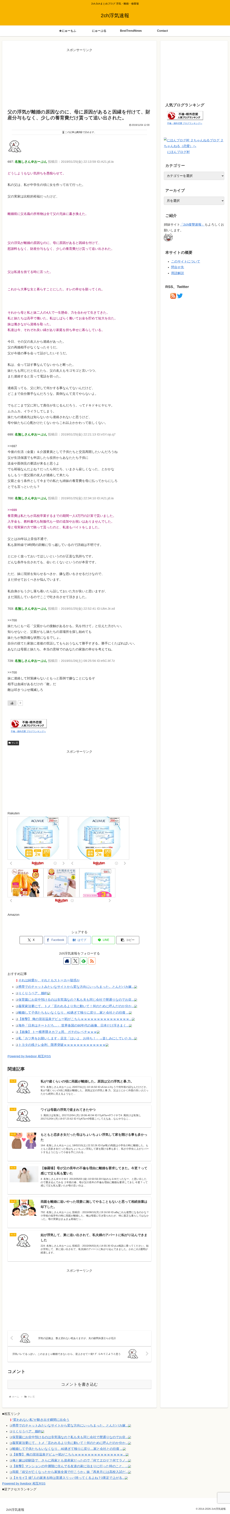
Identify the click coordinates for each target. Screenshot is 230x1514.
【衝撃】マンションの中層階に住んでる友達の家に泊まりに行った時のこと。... (70, 1466)
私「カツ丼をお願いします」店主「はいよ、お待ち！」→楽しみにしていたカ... (76, 1038)
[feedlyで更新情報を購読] (83, 961)
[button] (127, 940)
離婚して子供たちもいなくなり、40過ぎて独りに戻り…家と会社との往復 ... (73, 1012)
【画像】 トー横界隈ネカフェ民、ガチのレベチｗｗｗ (57, 1032)
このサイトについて (185, 261)
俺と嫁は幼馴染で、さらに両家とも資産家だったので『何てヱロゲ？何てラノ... (70, 1460)
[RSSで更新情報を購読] (91, 961)
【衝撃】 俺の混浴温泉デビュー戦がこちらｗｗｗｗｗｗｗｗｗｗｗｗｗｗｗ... (75, 1019)
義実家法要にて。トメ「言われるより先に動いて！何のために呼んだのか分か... (76, 1006)
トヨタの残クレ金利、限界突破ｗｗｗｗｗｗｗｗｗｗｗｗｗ (62, 1045)
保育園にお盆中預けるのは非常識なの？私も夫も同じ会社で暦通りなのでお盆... (76, 999)
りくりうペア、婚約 (32, 993)
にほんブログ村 (178, 152)
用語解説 (177, 273)
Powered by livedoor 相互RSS (29, 1056)
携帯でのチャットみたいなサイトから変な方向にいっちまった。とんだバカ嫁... (76, 987)
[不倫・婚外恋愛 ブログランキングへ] (29, 723)
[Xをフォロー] (75, 961)
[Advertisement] (79, 78)
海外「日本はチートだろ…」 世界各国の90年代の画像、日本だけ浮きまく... (73, 1025)
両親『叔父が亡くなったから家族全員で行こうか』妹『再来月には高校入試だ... (70, 1472)
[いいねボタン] (12, 703)
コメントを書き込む (79, 1384)
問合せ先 (177, 267)
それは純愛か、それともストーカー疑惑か (49, 980)
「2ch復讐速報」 (192, 224)
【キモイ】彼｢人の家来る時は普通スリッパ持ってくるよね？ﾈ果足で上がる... (68, 1478)
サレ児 (15, 743)
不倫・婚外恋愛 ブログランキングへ (28, 731)
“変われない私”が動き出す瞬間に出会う (40, 1420)
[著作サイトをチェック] (67, 961)
